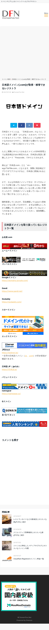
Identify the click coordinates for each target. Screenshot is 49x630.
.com (31, 356)
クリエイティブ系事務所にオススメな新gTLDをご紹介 (28, 533)
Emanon (29, 620)
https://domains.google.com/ (15, 280)
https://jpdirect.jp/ (10, 352)
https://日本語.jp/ (9, 369)
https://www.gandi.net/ (12, 291)
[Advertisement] (24, 52)
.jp (26, 356)
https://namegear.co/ (11, 393)
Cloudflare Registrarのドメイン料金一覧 (28, 559)
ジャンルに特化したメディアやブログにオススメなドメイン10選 (30, 547)
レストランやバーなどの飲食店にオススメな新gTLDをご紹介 (30, 520)
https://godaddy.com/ (12, 302)
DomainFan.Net (19, 92)
